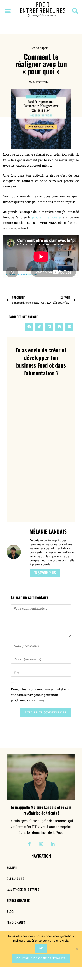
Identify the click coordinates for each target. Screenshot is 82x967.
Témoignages (16, 922)
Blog (10, 911)
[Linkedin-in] (52, 844)
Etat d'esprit (39, 48)
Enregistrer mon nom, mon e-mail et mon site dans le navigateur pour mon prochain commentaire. (41, 694)
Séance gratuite (18, 900)
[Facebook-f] (29, 844)
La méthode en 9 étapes (23, 889)
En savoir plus (44, 572)
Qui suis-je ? (15, 878)
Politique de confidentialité (41, 958)
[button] (7, 11)
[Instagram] (41, 844)
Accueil (12, 867)
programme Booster (47, 217)
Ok (41, 948)
